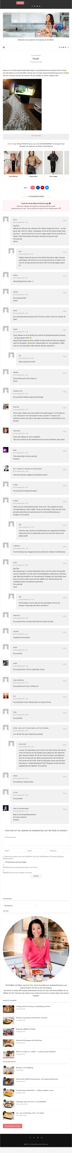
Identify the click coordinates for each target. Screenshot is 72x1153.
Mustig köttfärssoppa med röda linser (29, 1040)
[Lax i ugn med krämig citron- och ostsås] (8, 1116)
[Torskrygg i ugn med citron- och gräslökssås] (8, 1104)
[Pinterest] (37, 6)
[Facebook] (59, 47)
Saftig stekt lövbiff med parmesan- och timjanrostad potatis (37, 1079)
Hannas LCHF (17, 391)
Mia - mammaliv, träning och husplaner (27, 469)
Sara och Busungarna (21, 808)
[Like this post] (33, 188)
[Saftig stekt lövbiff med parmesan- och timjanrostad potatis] (8, 1082)
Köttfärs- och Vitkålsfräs (24, 1068)
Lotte (15, 792)
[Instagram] (34, 6)
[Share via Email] (47, 187)
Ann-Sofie (16, 431)
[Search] (68, 47)
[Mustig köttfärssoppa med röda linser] (8, 1043)
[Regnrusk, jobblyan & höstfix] (8, 1032)
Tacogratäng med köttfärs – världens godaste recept (34, 1090)
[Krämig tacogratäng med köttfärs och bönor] (8, 1020)
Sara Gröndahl (18, 680)
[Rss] (39, 6)
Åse (20, 251)
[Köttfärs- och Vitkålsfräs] (8, 1070)
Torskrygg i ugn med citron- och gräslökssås (31, 1102)
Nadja (15, 776)
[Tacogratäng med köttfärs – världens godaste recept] (8, 1093)
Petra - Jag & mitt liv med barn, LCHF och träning (31, 728)
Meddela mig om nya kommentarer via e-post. (20, 867)
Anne (15, 663)
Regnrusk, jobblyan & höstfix (26, 1029)
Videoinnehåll (36, 135)
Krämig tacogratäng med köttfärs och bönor (31, 1018)
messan (15, 372)
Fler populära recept (12, 1126)
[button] (25, 2)
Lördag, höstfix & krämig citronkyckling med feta (33, 1006)
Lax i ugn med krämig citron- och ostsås (30, 1113)
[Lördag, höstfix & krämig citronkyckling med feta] (8, 1009)
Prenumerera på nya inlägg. (16, 862)
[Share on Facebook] (38, 187)
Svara (64, 220)
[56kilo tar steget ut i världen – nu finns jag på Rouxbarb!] (8, 1054)
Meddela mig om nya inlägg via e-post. (17, 872)
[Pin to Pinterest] (42, 187)
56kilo (20, 985)
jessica (15, 275)
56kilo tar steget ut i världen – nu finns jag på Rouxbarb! (35, 1052)
